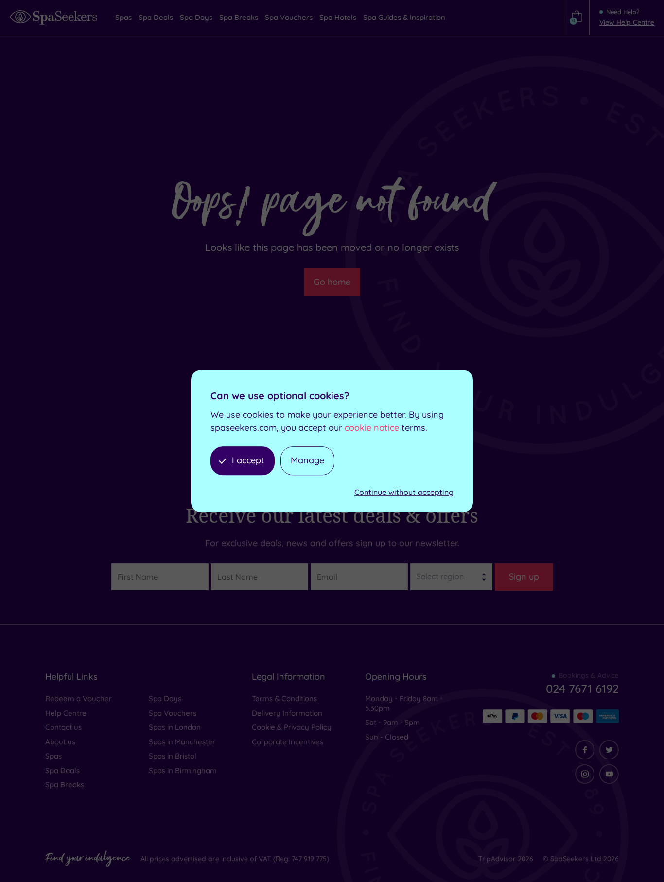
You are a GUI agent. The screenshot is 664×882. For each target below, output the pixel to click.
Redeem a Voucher (78, 698)
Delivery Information (287, 713)
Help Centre (66, 713)
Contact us (63, 727)
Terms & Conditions (284, 698)
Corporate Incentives (287, 741)
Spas (53, 755)
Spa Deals (62, 770)
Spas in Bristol (172, 755)
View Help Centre (626, 22)
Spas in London (175, 727)
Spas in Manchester (182, 741)
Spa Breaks (64, 784)
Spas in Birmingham (183, 770)
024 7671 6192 (582, 688)
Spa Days (165, 698)
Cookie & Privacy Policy (292, 727)
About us (60, 741)
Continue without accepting (404, 492)
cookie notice (372, 427)
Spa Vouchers (172, 713)
